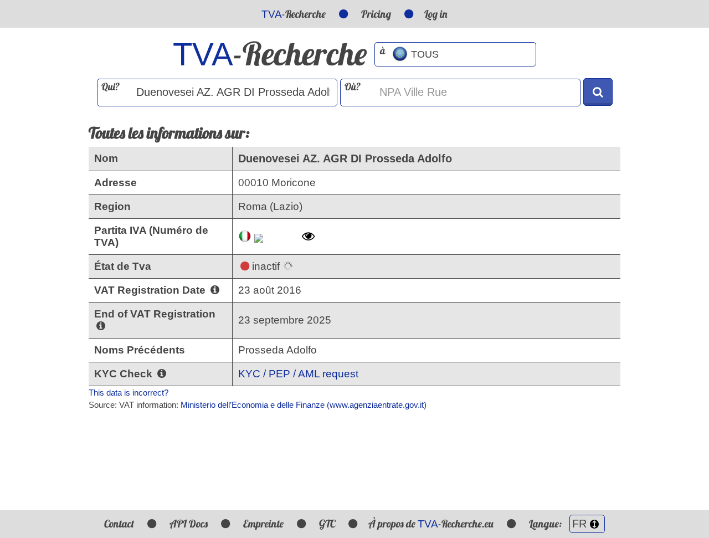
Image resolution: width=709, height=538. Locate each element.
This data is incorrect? (128, 392)
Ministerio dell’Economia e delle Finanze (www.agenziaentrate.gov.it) (304, 404)
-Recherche (293, 14)
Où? (353, 86)
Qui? (110, 86)
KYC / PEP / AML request (298, 374)
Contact (119, 523)
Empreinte (263, 523)
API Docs (188, 523)
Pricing (376, 14)
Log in (436, 14)
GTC (327, 523)
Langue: (546, 523)
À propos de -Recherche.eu (431, 523)
